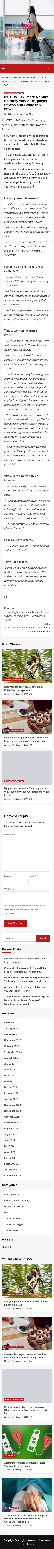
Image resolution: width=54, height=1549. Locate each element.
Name (8, 875)
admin (9, 114)
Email (32, 875)
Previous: (27, 614)
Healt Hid (7, 1247)
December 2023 (12, 1175)
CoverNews (44, 1540)
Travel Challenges (13, 1224)
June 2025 (9, 1069)
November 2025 (12, 1040)
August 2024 (11, 1128)
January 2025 (11, 1099)
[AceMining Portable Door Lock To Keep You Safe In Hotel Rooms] (27, 1442)
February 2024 (12, 1163)
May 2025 (9, 1075)
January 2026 (11, 1028)
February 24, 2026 (21, 745)
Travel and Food (12, 1218)
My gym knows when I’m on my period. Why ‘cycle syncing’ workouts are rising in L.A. (26, 792)
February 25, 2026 (21, 694)
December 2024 (12, 1105)
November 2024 (12, 1110)
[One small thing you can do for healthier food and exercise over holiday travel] (27, 717)
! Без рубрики (11, 1194)
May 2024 (9, 1146)
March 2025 (10, 1087)
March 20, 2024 (21, 114)
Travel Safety (11, 1230)
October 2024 (11, 1116)
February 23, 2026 (21, 799)
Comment (10, 834)
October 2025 (11, 1046)
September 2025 (13, 1052)
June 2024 (9, 1140)
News (7, 1212)
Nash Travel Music (13, 1206)
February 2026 (12, 1022)
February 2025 (12, 1093)
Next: (27, 627)
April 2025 (9, 1081)
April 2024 (9, 1152)
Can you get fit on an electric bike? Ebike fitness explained (25, 960)
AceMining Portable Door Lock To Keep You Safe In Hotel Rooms (25, 989)
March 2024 (10, 1157)
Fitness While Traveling (14, 93)
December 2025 (12, 1034)
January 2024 (11, 1169)
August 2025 (11, 1057)
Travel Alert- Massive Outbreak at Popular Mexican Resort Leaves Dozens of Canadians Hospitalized (26, 1000)
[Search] (49, 68)
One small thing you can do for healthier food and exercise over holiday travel (25, 970)
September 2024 (13, 1122)
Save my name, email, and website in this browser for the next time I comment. (25, 909)
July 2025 (9, 1063)
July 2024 (9, 1134)
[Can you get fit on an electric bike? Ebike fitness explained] (27, 666)
